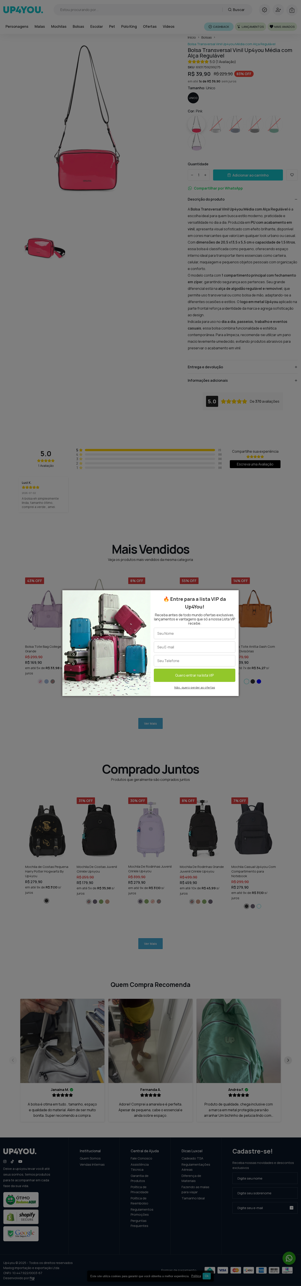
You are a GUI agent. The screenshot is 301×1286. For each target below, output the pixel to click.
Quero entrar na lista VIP (194, 675)
